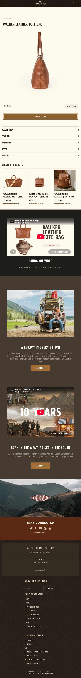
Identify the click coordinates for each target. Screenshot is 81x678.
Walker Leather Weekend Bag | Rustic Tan (13, 195)
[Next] (74, 65)
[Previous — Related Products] (5, 187)
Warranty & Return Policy (35, 660)
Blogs (27, 603)
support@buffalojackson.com (40, 552)
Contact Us (29, 640)
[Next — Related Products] (76, 185)
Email (28, 588)
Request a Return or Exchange (36, 652)
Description (7, 129)
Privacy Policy (30, 611)
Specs (4, 149)
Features (6, 136)
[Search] (74, 3)
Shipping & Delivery (32, 619)
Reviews (5, 155)
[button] (3, 3)
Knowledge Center (32, 607)
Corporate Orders (32, 615)
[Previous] (6, 65)
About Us (28, 599)
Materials (6, 142)
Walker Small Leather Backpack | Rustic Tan (39, 195)
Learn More (40, 368)
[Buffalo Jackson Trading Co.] (40, 3)
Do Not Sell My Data (32, 664)
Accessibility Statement (34, 626)
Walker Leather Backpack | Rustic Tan (64, 195)
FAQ (26, 648)
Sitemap (28, 622)
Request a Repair (31, 656)
